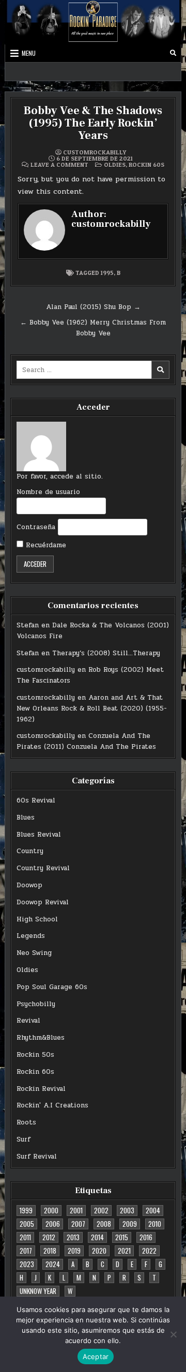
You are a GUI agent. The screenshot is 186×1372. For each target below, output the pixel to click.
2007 (78, 1224)
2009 (129, 1224)
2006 (52, 1224)
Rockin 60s (146, 164)
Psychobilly (36, 1004)
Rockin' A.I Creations (52, 1105)
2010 (154, 1224)
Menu (29, 53)
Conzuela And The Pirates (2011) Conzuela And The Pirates (86, 741)
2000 (51, 1210)
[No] (173, 1334)
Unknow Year (38, 1291)
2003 (127, 1210)
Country (30, 851)
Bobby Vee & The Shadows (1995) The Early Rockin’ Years (93, 123)
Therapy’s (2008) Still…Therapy (106, 653)
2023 (27, 1264)
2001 (76, 1210)
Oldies (115, 164)
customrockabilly (94, 152)
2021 (124, 1250)
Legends (31, 936)
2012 (48, 1237)
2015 (121, 1237)
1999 (26, 1210)
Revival (28, 1020)
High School (37, 919)
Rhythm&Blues (41, 1037)
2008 (104, 1224)
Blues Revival (39, 834)
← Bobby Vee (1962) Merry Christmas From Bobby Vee (93, 327)
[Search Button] (173, 53)
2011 (25, 1237)
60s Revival (36, 800)
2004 (153, 1210)
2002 (101, 1210)
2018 (49, 1250)
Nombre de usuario (48, 492)
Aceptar (96, 1356)
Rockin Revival (41, 1089)
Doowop (29, 885)
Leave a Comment (59, 165)
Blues (26, 817)
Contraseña (36, 527)
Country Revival (43, 868)
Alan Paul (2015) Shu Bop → (93, 307)
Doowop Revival (43, 902)
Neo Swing (34, 953)
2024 (52, 1264)
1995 (107, 272)
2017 (26, 1250)
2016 (146, 1237)
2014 (97, 1237)
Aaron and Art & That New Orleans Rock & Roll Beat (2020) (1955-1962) (92, 708)
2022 (149, 1250)
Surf (23, 1139)
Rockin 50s (35, 1055)
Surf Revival (37, 1156)
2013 (73, 1237)
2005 (27, 1224)
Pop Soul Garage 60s (52, 987)
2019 (74, 1250)
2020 (99, 1250)
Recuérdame (44, 545)
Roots (26, 1122)
